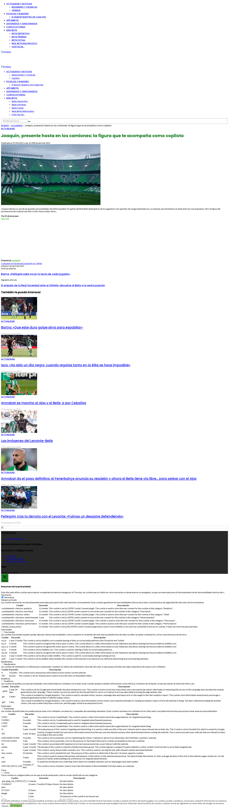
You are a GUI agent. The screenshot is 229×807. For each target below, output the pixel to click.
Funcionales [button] (6, 629)
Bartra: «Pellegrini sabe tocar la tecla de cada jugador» (35, 274)
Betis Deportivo (21, 33)
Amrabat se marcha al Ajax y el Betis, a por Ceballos (43, 403)
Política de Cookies (15, 558)
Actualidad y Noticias (19, 3)
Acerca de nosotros (15, 538)
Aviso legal (11, 556)
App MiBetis (12, 20)
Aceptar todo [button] (16, 805)
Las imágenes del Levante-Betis (27, 441)
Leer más (5, 218)
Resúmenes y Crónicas (24, 7)
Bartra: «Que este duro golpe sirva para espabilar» (42, 327)
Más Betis (11, 30)
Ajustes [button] (5, 805)
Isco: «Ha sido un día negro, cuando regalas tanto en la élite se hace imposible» (65, 365)
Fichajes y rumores (17, 13)
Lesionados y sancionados (21, 23)
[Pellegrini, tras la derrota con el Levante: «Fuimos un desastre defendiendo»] (19, 507)
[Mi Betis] (6, 52)
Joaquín (15, 260)
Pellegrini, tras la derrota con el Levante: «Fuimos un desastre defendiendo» (62, 516)
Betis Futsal (18, 40)
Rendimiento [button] (7, 661)
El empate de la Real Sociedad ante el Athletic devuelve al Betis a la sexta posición (53, 285)
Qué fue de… (18, 46)
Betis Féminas (19, 36)
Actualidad (8, 128)
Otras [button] (3, 770)
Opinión (16, 10)
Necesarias (9, 597)
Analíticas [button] (5, 678)
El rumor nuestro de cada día (29, 17)
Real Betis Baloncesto (24, 43)
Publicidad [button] (6, 706)
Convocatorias (15, 26)
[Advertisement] (49, 59)
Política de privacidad (16, 561)
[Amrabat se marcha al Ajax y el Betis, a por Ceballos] (19, 394)
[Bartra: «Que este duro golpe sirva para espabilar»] (19, 318)
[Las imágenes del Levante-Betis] (19, 432)
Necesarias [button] (6, 595)
